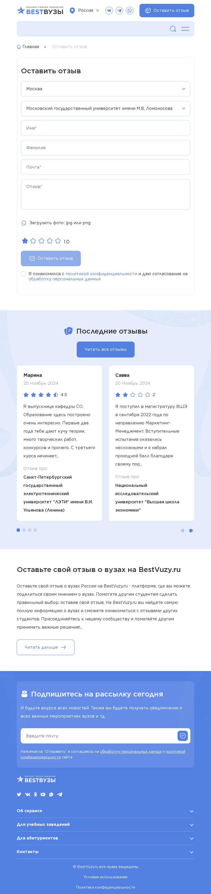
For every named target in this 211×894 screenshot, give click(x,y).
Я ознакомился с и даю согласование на (108, 276)
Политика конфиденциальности (105, 887)
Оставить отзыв (171, 10)
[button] (18, 530)
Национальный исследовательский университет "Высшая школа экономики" (147, 498)
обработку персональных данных (65, 278)
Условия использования (105, 877)
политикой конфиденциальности (101, 273)
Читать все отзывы (106, 349)
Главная (31, 46)
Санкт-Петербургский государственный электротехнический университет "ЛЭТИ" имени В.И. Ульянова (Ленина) (58, 494)
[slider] (41, 241)
